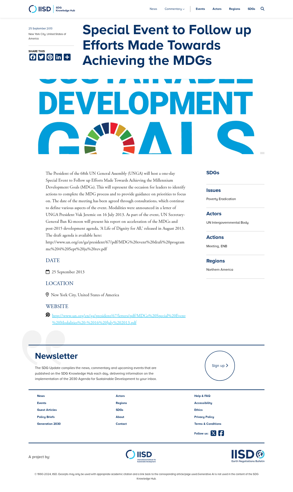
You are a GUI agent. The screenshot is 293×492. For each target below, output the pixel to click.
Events (200, 9)
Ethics (198, 410)
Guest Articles (47, 410)
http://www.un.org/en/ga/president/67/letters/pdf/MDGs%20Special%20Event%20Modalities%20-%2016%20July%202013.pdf (119, 319)
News (153, 9)
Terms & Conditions (207, 424)
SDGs (251, 9)
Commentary (173, 9)
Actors (217, 9)
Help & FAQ (202, 396)
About (120, 417)
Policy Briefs (46, 417)
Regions (234, 9)
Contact (121, 424)
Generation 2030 (49, 424)
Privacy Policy (204, 417)
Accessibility (203, 403)
